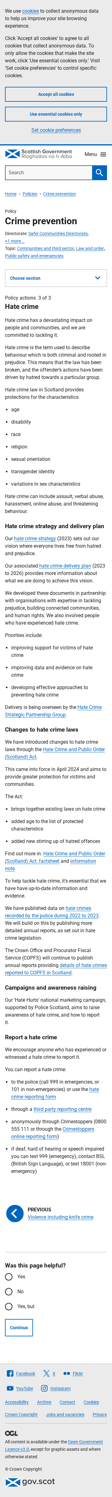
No (20, 1291)
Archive (44, 1402)
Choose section (25, 278)
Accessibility (17, 1402)
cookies (30, 11)
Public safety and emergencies (34, 255)
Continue (19, 1327)
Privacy (100, 1414)
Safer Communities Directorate (57, 233)
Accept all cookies (56, 94)
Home (10, 193)
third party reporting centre (62, 1109)
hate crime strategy (35, 538)
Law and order (90, 248)
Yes (21, 1277)
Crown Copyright (21, 1414)
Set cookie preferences (56, 130)
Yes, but (26, 1306)
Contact (67, 1402)
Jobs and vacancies (65, 1414)
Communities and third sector (45, 248)
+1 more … (15, 240)
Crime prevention (59, 193)
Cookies (91, 1402)
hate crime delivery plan (65, 566)
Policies (30, 193)
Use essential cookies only (56, 114)
